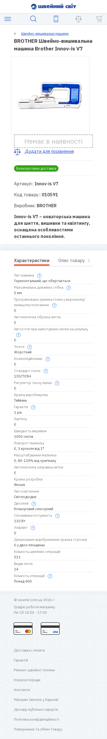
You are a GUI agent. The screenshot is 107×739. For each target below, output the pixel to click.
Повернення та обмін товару (38, 729)
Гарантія (21, 660)
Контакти (22, 689)
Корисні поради (27, 680)
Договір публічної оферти (36, 709)
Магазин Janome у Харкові (36, 699)
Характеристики (31, 260)
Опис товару (71, 260)
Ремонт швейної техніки (34, 670)
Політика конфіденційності (36, 719)
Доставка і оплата (29, 650)
